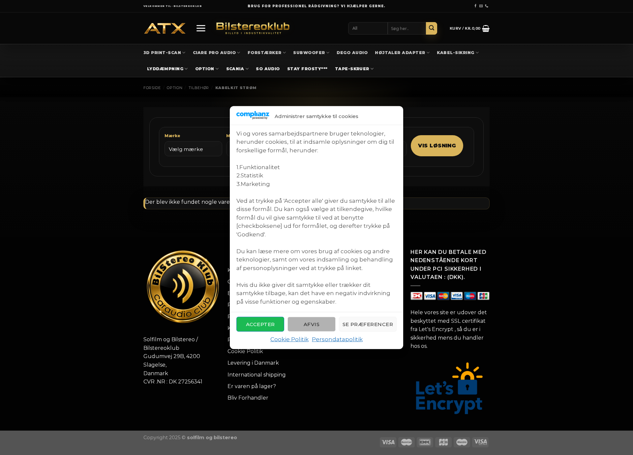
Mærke (172, 135)
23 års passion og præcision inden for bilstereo (316, 6)
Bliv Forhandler (247, 398)
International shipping (256, 375)
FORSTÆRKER (265, 52)
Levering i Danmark (253, 363)
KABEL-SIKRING (455, 52)
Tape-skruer (352, 68)
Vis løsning (437, 145)
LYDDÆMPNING (165, 68)
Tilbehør (199, 87)
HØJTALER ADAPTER (400, 52)
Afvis (311, 324)
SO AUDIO (268, 68)
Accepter (260, 324)
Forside (152, 87)
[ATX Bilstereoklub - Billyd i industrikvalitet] (164, 28)
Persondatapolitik (337, 339)
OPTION (204, 68)
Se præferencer (368, 324)
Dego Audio (352, 52)
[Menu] (201, 28)
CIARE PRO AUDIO (214, 52)
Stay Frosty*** (307, 68)
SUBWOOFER (309, 52)
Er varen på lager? (251, 386)
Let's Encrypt (436, 329)
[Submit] (431, 28)
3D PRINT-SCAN (162, 52)
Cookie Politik (289, 339)
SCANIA (235, 68)
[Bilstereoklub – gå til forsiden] (253, 28)
